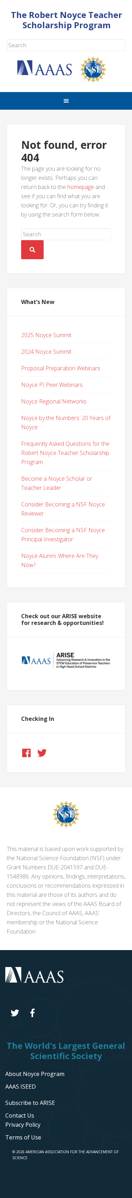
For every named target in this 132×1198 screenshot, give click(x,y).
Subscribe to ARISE (30, 1103)
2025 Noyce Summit (46, 335)
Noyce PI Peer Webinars (52, 385)
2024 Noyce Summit (46, 351)
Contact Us (19, 1115)
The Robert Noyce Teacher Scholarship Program (66, 20)
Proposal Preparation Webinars (60, 368)
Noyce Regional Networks (54, 401)
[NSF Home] (97, 80)
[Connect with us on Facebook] (26, 753)
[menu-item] (22, 1125)
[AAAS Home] (48, 73)
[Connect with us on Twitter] (42, 753)
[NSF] (66, 825)
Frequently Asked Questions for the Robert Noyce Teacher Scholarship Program (65, 453)
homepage (80, 187)
